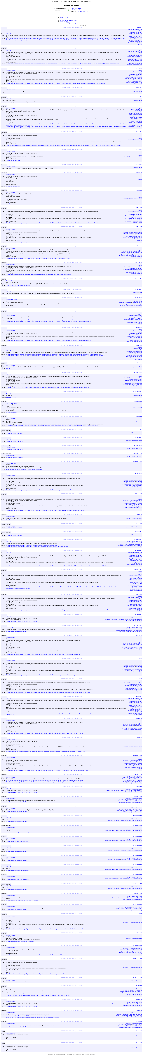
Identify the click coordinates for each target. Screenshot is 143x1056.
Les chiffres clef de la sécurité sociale (68, 20)
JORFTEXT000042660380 (67, 539)
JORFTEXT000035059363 (67, 1021)
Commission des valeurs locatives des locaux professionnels (20, 941)
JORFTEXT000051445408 (67, 149)
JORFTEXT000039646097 (67, 755)
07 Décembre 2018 (137, 815)
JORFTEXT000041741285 (67, 737)
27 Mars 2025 (139, 207)
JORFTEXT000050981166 (67, 289)
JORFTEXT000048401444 (67, 391)
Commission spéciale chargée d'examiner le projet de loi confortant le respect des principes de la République (31, 545)
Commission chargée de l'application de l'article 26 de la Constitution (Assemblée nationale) (130, 620)
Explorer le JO (76, 10)
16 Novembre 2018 (137, 836)
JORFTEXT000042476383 (67, 550)
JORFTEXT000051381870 (67, 207)
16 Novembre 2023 (137, 391)
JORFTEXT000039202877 (67, 786)
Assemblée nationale (137, 422)
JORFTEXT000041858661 (67, 679)
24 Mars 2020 (139, 718)
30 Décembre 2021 (137, 445)
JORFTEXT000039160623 (67, 806)
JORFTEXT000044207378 (67, 473)
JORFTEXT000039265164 (67, 774)
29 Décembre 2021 (137, 453)
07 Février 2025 (138, 246)
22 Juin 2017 (139, 1031)
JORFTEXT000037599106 (67, 855)
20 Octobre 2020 (138, 569)
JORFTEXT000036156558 (67, 945)
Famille (8, 368)
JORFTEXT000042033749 (67, 635)
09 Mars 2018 (139, 933)
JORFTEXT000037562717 (67, 874)
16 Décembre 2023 (137, 372)
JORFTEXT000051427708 (67, 172)
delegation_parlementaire (128, 990)
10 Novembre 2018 (137, 855)
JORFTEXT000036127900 (67, 958)
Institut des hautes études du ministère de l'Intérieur (18, 285)
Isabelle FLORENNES (11, 299)
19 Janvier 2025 (138, 278)
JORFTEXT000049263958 (67, 345)
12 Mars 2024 (139, 345)
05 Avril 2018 (139, 913)
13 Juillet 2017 (138, 985)
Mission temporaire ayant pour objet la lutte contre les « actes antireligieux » (24, 469)
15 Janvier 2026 (138, 96)
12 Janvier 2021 (138, 523)
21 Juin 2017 (139, 1043)
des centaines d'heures (59, 1054)
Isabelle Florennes (10, 33)
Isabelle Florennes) (10, 229)
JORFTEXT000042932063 (67, 523)
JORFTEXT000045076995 (67, 429)
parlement (130, 29)
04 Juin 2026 (139, 68)
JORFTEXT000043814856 (67, 514)
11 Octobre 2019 (138, 786)
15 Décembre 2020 (137, 531)
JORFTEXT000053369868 (67, 96)
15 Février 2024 (138, 363)
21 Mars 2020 (139, 737)
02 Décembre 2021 (137, 461)
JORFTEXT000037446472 (67, 904)
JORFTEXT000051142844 (67, 246)
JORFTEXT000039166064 (67, 796)
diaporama (76, 23)
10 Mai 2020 (139, 679)
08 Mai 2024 (139, 327)
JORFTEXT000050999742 (67, 278)
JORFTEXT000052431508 (67, 106)
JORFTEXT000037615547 (67, 836)
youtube (71, 23)
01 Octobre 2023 (138, 401)
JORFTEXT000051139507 (67, 262)
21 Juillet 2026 (138, 27)
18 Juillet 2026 (138, 48)
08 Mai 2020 (139, 696)
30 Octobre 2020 (138, 550)
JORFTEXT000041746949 (67, 718)
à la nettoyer (92, 1054)
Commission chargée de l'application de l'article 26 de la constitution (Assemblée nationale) (130, 898)
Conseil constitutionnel (11, 412)
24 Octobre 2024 (138, 297)
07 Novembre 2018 (137, 874)
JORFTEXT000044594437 (67, 453)
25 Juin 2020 (139, 635)
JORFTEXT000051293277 (67, 227)
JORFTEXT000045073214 (67, 437)
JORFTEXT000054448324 (67, 27)
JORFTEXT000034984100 (67, 1031)
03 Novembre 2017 (137, 978)
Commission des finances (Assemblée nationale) (17, 832)
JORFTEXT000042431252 (67, 594)
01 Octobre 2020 (138, 625)
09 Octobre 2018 (138, 893)
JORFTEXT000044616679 (67, 445)
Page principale (76, 8)
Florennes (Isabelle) (10, 281)
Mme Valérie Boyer (11, 397)
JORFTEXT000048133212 (67, 401)
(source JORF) (78, 27)
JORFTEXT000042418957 (67, 614)
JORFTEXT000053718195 (67, 87)
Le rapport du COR (64, 23)
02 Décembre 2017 (137, 958)
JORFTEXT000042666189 (67, 531)
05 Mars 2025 (139, 227)
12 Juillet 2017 (138, 1010)
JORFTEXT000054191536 (67, 68)
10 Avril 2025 (139, 149)
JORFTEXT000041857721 (67, 696)
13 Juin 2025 (139, 131)
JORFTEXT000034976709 (67, 1043)
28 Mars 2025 (139, 190)
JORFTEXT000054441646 (67, 48)
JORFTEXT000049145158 (67, 363)
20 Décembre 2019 (137, 755)
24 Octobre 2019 (138, 774)
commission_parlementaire (135, 32)
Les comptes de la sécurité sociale (67, 19)
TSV (77, 11)
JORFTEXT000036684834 (67, 933)
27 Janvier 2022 (138, 429)
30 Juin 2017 (139, 1021)
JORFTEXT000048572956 (67, 372)
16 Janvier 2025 (138, 289)
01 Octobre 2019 (138, 806)
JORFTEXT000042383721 (67, 625)
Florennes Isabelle (10, 627)
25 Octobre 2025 (138, 106)
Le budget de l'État (64, 17)
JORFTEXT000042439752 (67, 569)
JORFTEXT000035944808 (67, 978)
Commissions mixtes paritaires (13, 160)
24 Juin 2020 (139, 658)
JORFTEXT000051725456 (67, 131)
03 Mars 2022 (139, 416)
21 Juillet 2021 (138, 514)
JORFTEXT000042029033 (67, 658)
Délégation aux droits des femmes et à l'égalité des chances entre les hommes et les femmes (27, 1015)
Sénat (140, 91)
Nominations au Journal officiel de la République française (71, 2)
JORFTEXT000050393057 (67, 297)
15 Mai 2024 (139, 311)
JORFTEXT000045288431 (67, 416)
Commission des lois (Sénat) (12, 307)
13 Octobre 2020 (138, 614)
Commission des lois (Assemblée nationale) (16, 631)
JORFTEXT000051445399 (67, 164)
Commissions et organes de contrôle (14, 433)
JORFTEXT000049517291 (67, 327)
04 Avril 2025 (139, 172)
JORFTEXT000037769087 (67, 815)
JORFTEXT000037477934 (67, 893)
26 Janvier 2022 (138, 437)
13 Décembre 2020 (137, 539)
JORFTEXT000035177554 (67, 985)
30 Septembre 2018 (137, 904)
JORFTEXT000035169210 (67, 1010)
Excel (87, 11)
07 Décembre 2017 (137, 945)
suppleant (140, 50)
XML (84, 11)
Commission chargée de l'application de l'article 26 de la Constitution (22, 621)
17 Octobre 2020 (138, 594)
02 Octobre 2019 (138, 796)
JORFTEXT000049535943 (67, 311)
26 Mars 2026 (139, 87)
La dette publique (64, 21)
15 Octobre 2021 (138, 473)
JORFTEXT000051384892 (67, 190)
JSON (80, 11)
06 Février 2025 (138, 262)
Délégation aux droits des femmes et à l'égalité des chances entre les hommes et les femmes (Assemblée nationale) (32, 1017)
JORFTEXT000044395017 (67, 461)
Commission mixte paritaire (138, 110)
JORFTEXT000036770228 (67, 913)
